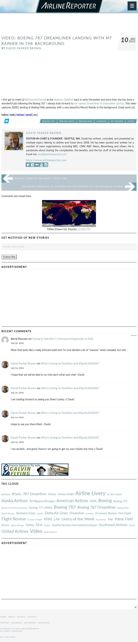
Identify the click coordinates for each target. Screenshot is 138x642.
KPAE (48, 519)
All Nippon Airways (42, 501)
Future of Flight (34, 520)
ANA (93, 501)
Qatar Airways (17, 525)
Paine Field (124, 519)
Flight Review (13, 519)
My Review (101, 520)
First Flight (124, 513)
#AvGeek (5, 494)
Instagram (30, 623)
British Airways (8, 514)
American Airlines (72, 501)
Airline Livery (90, 493)
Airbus (52, 494)
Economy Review (106, 513)
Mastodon (44, 623)
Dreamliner (85, 121)
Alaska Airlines (14, 501)
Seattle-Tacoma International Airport (74, 525)
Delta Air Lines (56, 513)
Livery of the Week (78, 519)
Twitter (4, 623)
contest (40, 514)
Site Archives (7, 637)
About (11, 617)
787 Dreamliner (35, 494)
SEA (39, 525)
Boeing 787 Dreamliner (96, 507)
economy (90, 514)
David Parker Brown (23, 48)
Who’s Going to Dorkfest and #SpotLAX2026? (70, 363)
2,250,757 (84, 229)
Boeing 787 (48, 121)
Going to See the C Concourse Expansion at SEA (62, 338)
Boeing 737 (121, 501)
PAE (110, 519)
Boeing (105, 501)
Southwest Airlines (113, 525)
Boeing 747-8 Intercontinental (14, 508)
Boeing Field (66, 121)
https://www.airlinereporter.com (46, 160)
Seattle (47, 525)
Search (21, 617)
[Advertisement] (69, 26)
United (132, 525)
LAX (57, 519)
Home (3, 617)
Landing (101, 121)
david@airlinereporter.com (52, 154)
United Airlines (14, 531)
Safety (30, 525)
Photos (5, 525)
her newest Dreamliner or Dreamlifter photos (99, 103)
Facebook (16, 623)
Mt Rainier (117, 121)
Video (131, 121)
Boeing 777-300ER (40, 507)
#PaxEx (16, 494)
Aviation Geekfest (63, 99)
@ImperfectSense (35, 99)
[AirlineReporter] (69, 6)
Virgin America (50, 532)
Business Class (25, 513)
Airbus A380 (66, 494)
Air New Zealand (114, 494)
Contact (32, 617)
